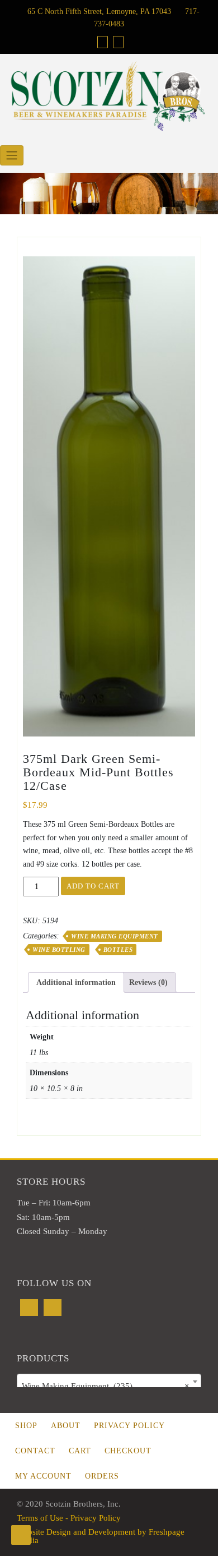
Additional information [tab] (76, 982)
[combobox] (109, 1381)
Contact (35, 1451)
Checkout (128, 1451)
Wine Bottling (59, 949)
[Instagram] (118, 42)
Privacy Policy (129, 1425)
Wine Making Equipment (114, 936)
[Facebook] (102, 42)
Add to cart (93, 886)
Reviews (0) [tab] (148, 982)
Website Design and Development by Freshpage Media (100, 1536)
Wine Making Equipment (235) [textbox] (105, 1386)
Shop (26, 1425)
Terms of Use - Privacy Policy (69, 1517)
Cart (80, 1451)
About (65, 1425)
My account (43, 1476)
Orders (102, 1476)
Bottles (118, 949)
